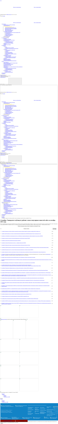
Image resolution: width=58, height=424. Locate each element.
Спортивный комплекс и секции (8, 120)
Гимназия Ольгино (43, 410)
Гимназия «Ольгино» (8, 35)
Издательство (6, 70)
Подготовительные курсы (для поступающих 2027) (12, 32)
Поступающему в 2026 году (8, 26)
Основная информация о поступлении (10, 27)
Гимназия (3, 73)
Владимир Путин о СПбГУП (9, 47)
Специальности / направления (31, 408)
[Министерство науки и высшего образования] (32, 418)
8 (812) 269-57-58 (2, 77)
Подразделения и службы (9, 130)
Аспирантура (6, 143)
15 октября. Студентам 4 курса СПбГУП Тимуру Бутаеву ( (9, 254)
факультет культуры (4, 319)
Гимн (6, 124)
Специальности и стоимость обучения (9, 24)
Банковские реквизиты (7, 59)
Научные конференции (7, 63)
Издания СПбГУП (8, 71)
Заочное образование (7, 36)
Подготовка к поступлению (8, 31)
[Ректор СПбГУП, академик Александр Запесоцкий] (9, 351)
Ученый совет (7, 50)
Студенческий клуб (6, 40)
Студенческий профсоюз (7, 39)
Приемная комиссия (7, 25)
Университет (4, 45)
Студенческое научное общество (8, 64)
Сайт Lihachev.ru (6, 62)
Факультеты (37, 407)
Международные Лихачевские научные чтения (10, 140)
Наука (3, 61)
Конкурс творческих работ (9, 34)
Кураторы (5, 38)
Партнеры (5, 58)
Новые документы (8, 133)
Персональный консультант (8, 420)
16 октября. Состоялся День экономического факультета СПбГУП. (11, 240)
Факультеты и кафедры (8, 52)
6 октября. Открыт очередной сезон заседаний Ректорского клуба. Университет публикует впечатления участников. (18, 257)
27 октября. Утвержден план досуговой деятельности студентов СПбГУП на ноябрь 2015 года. (15, 296)
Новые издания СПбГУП (9, 72)
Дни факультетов (7, 33)
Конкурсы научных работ (7, 65)
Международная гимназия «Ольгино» (10, 53)
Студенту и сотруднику (5, 37)
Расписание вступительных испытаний (10, 28)
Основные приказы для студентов (10, 57)
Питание (5, 121)
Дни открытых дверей (8, 111)
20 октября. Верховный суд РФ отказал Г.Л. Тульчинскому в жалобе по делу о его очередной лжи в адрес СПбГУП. (18, 262)
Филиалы (6, 54)
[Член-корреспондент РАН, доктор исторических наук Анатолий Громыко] (29, 390)
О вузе (5, 46)
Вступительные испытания (30, 414)
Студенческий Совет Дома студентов (9, 117)
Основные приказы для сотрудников (10, 134)
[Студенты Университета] (29, 351)
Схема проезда (42, 408)
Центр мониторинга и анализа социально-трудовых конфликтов (13, 66)
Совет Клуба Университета (9, 41)
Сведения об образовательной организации (10, 60)
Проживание (4, 150)
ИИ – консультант (21, 420)
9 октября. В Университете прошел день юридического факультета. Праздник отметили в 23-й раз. (15, 245)
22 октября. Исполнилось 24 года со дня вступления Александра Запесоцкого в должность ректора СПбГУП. (17, 249)
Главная (3, 216)
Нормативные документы (7, 55)
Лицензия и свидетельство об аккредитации (11, 48)
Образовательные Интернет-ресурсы (10, 68)
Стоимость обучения (30, 411)
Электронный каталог (8, 146)
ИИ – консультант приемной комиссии (6, 162)
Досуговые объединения (9, 42)
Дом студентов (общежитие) (9, 30)
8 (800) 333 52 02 (2, 153)
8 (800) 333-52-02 (8, 14)
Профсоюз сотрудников (7, 44)
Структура (5, 49)
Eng (0, 0)
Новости (3, 217)
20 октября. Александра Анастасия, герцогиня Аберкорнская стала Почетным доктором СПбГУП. (15, 238)
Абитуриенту (4, 101)
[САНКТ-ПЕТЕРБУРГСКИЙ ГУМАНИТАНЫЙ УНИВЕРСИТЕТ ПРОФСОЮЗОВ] (14, 406)
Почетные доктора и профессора (10, 127)
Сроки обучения (30, 409)
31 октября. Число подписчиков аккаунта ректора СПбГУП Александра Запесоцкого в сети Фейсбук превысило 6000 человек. (19, 298)
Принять (2, 423)
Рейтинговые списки (8, 29)
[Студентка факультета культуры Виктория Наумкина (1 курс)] (0, 319)
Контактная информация (9, 69)
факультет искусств (21, 254)
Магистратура (37, 411)
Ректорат (6, 51)
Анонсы (5, 396)
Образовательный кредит (8, 108)
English (4, 93)
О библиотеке (6, 67)
